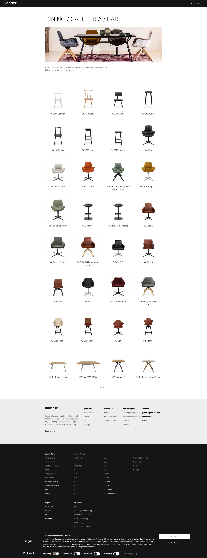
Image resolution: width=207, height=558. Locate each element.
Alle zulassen (174, 536)
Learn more (50, 431)
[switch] (77, 553)
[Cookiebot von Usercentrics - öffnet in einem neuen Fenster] (28, 553)
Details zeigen (128, 554)
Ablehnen (174, 543)
